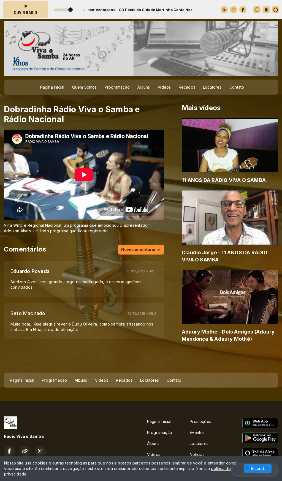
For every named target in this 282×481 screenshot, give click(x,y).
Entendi (258, 468)
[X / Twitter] (224, 9)
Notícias (197, 454)
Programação (117, 87)
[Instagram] (233, 9)
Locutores (212, 87)
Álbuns (143, 87)
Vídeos (164, 87)
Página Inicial (52, 87)
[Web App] (257, 9)
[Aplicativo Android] (266, 9)
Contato (236, 87)
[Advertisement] (141, 359)
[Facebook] (242, 9)
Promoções (200, 421)
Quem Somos (84, 87)
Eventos (197, 432)
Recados (187, 87)
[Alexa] (275, 9)
